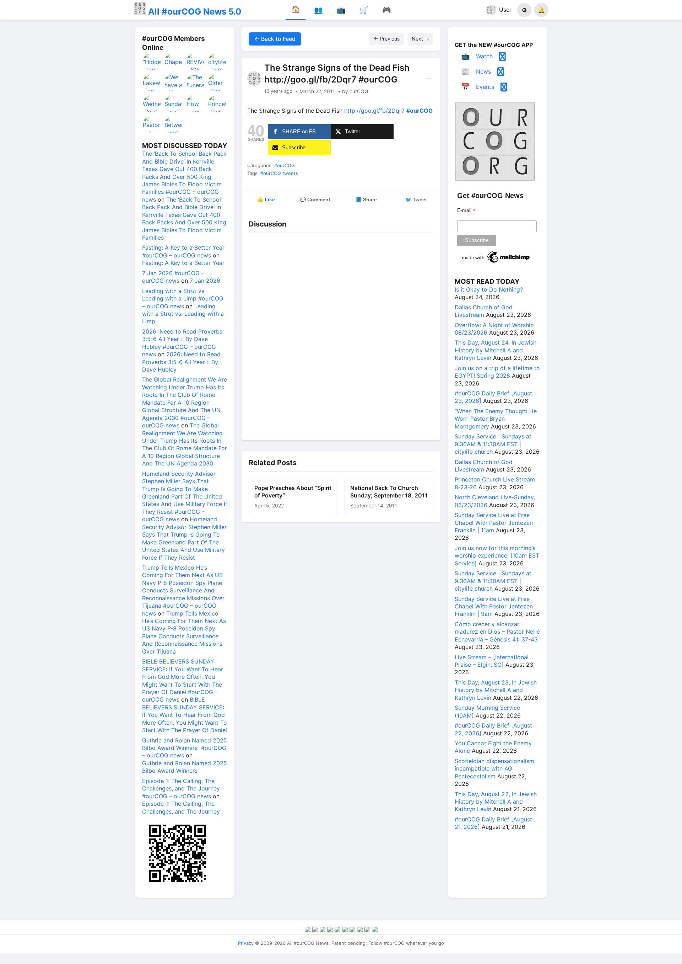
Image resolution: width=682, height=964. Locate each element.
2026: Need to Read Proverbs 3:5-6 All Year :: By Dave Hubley (181, 362)
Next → (420, 39)
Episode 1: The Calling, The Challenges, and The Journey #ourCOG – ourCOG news (181, 788)
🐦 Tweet (416, 199)
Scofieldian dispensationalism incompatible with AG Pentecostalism (494, 768)
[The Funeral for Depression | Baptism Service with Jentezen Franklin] (195, 82)
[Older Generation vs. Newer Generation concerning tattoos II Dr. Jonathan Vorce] (217, 82)
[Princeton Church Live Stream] (217, 103)
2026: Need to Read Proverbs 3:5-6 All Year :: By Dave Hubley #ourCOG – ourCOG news (182, 343)
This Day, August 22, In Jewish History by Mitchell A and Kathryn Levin (496, 801)
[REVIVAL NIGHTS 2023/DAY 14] (195, 61)
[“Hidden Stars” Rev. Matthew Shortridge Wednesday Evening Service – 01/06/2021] (152, 61)
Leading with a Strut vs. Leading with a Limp (183, 314)
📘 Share (366, 199)
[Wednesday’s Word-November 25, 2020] (152, 103)
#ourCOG (284, 165)
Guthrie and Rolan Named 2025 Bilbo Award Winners (184, 767)
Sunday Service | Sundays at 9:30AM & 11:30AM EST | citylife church (493, 444)
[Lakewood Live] (152, 82)
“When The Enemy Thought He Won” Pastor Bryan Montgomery (496, 419)
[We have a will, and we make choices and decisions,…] (173, 82)
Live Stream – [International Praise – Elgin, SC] (492, 661)
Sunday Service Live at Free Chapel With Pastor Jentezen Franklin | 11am (494, 522)
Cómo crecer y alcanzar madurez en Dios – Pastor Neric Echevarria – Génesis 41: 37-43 (497, 632)
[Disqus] (341, 335)
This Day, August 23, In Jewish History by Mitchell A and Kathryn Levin (496, 690)
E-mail (466, 210)
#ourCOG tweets (279, 173)
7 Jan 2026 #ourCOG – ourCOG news (173, 277)
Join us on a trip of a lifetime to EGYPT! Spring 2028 (497, 371)
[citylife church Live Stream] (217, 61)
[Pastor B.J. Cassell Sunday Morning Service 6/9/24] (152, 124)
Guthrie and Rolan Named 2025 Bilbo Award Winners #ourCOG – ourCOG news (184, 748)
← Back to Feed (275, 38)
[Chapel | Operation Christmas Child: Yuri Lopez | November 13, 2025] (173, 61)
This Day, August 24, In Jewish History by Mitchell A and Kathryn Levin (495, 350)
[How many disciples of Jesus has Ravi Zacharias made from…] (195, 103)
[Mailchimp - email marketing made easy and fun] (496, 263)
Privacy (246, 943)
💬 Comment (315, 199)
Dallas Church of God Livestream (484, 311)
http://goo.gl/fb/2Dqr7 (374, 110)
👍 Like (266, 199)
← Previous (387, 39)
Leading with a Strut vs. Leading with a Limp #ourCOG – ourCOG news (182, 298)
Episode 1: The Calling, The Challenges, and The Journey (181, 807)
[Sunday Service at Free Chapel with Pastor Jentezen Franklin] (173, 103)
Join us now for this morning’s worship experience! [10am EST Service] (497, 555)
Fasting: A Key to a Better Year (183, 262)
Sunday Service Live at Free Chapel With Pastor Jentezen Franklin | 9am (494, 606)
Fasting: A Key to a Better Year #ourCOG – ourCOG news (183, 251)
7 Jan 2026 (205, 280)
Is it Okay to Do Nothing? (489, 289)
